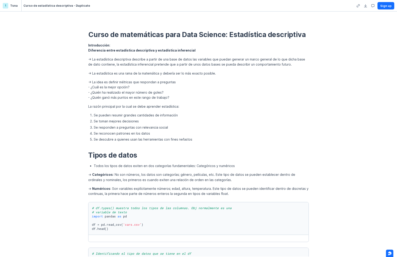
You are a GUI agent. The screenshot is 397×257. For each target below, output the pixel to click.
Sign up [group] (385, 6)
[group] (358, 5)
